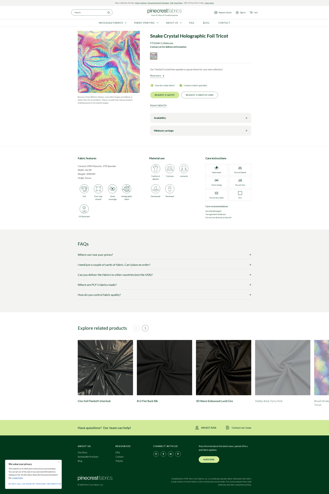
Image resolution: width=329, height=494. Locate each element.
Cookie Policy (17, 478)
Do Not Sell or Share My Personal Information (33, 484)
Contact (120, 456)
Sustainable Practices (88, 456)
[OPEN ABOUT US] (180, 23)
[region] (33, 474)
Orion (137, 3)
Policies (119, 461)
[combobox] (88, 12)
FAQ (118, 452)
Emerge (143, 3)
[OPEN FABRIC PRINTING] (157, 23)
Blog (80, 461)
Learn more (209, 3)
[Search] (108, 12)
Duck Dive (178, 3)
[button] (136, 328)
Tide (171, 3)
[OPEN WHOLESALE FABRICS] (125, 23)
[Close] (59, 462)
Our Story (82, 452)
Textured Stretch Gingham (158, 3)
